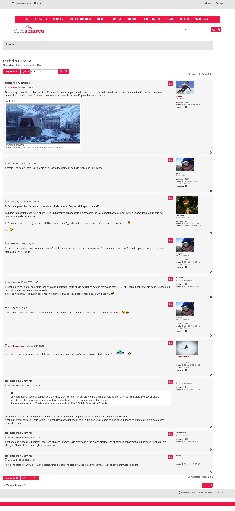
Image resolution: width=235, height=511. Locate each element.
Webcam (58, 19)
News (169, 19)
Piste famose (151, 19)
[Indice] (29, 29)
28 (186, 284)
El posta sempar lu (23, 65)
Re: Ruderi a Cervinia (18, 380)
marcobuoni (181, 381)
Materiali (201, 19)
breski (179, 456)
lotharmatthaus (182, 357)
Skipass (132, 19)
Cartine (116, 19)
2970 (187, 363)
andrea (179, 96)
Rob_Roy (36, 65)
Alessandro (181, 433)
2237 (187, 221)
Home (26, 19)
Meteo (101, 19)
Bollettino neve (80, 19)
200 (186, 439)
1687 (187, 179)
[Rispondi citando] (170, 83)
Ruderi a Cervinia (17, 61)
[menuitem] (37, 3)
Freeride (184, 19)
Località (41, 19)
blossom (180, 278)
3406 (187, 102)
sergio (179, 173)
